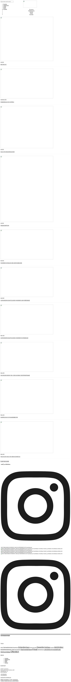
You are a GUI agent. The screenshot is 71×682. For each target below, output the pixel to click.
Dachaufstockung (7, 647)
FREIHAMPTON (5, 225)
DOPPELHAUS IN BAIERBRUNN (9, 417)
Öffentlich (15, 652)
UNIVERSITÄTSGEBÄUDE (52, 649)
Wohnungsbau (5, 652)
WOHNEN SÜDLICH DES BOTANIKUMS (11, 263)
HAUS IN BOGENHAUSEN (8, 152)
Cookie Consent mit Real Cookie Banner (10, 680)
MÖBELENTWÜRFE (16, 649)
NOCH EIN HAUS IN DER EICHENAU (10, 456)
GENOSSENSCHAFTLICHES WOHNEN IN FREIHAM (14, 338)
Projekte (6, 658)
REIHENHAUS (41, 649)
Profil (6, 661)
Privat (34, 649)
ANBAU (2, 647)
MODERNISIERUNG (6, 649)
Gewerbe (40, 647)
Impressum (15, 679)
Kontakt (6, 662)
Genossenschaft (33, 647)
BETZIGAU (3, 64)
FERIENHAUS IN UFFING (7, 102)
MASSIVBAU (58, 647)
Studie (6, 660)
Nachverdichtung (26, 649)
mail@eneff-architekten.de (6, 677)
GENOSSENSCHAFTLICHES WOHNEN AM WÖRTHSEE (15, 300)
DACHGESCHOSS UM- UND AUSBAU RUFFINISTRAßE (15, 375)
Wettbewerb (7, 659)
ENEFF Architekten (5, 679)
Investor (52, 647)
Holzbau (47, 647)
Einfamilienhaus (24, 647)
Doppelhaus (15, 647)
